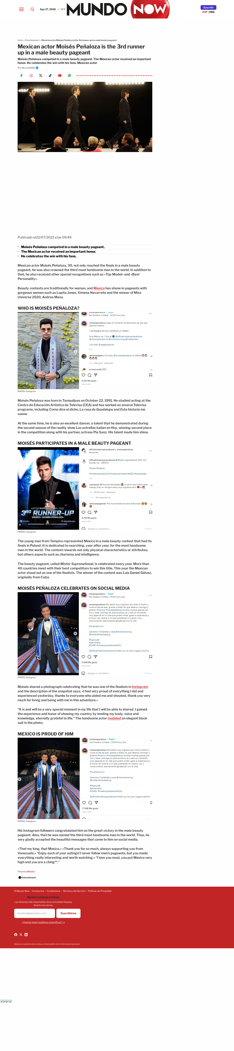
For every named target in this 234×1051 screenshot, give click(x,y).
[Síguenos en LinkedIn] (26, 934)
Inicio (20, 40)
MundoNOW (28, 67)
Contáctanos (53, 891)
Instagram (140, 687)
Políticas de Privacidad (100, 891)
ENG (212, 11)
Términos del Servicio (74, 891)
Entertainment (32, 40)
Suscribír (208, 7)
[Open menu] (21, 9)
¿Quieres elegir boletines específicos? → (43, 922)
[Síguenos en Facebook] (15, 934)
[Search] (32, 9)
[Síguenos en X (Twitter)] (20, 934)
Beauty (31, 871)
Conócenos (38, 891)
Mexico (99, 288)
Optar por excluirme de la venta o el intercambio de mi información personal (47, 944)
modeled (114, 718)
